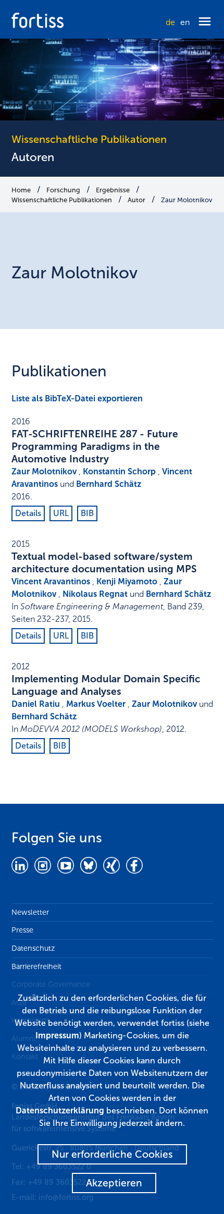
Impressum (57, 1035)
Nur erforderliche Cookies (112, 1154)
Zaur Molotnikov (186, 200)
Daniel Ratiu (35, 704)
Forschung (63, 190)
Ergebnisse (113, 190)
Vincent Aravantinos (50, 581)
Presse (22, 930)
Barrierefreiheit (36, 966)
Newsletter (30, 912)
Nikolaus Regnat (95, 594)
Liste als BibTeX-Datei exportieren (77, 398)
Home (21, 190)
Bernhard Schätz (108, 484)
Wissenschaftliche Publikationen (61, 200)
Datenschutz (33, 948)
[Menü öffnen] (204, 22)
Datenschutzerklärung (60, 1110)
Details (28, 513)
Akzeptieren (114, 1183)
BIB (87, 513)
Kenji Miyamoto (126, 581)
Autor (136, 200)
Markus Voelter (96, 704)
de (170, 22)
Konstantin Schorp (119, 471)
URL (61, 513)
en (185, 22)
